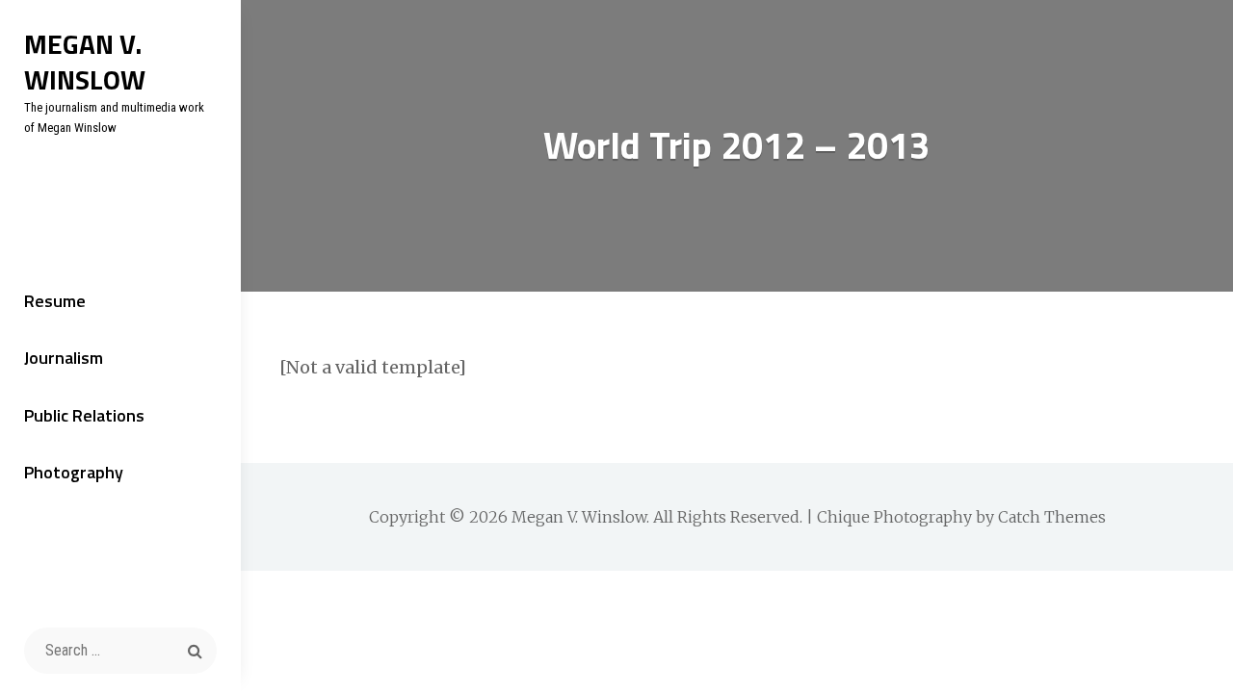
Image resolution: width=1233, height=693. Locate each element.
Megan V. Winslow (84, 61)
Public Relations (84, 415)
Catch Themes (1052, 516)
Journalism (63, 358)
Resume (55, 301)
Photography (73, 472)
